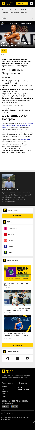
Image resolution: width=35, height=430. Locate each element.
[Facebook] (2, 413)
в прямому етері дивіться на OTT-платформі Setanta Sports (17, 125)
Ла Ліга (10, 240)
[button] (32, 18)
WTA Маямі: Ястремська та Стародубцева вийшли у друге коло (16, 335)
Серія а (10, 246)
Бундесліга (11, 234)
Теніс (17, 10)
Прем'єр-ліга (12, 228)
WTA (2, 54)
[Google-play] (12, 413)
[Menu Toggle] (31, 3)
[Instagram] (4, 413)
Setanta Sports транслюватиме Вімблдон (16, 284)
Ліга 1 (10, 252)
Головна (5, 10)
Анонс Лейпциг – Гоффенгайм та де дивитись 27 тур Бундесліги (17, 309)
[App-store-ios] (9, 413)
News (12, 10)
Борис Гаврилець (10, 23)
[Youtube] (7, 413)
